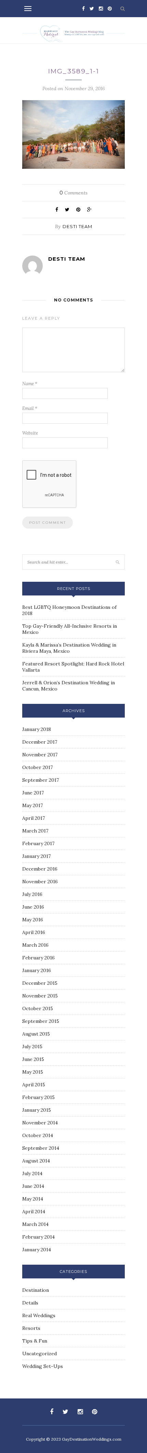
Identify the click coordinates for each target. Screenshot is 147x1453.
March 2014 (35, 1224)
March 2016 (35, 945)
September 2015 (40, 1021)
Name (29, 384)
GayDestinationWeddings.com (91, 1439)
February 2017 (38, 843)
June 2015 (33, 1059)
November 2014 (40, 1123)
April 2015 (33, 1085)
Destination (35, 1290)
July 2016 (32, 894)
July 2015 (32, 1046)
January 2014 (36, 1250)
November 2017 (39, 755)
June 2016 (33, 907)
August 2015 (36, 1034)
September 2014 (40, 1148)
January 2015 (36, 1110)
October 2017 (37, 767)
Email (29, 408)
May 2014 (32, 1199)
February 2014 (38, 1237)
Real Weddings (38, 1315)
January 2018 (36, 729)
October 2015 (37, 1008)
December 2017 (39, 742)
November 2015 (40, 996)
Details (30, 1303)
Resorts (31, 1328)
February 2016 (38, 958)
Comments (73, 193)
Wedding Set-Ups (42, 1366)
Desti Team (77, 226)
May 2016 (32, 920)
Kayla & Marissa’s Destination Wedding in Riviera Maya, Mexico (69, 648)
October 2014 (37, 1135)
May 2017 (32, 805)
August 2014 (36, 1161)
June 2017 (33, 793)
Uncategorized (39, 1353)
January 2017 (36, 856)
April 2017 (33, 818)
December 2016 (39, 869)
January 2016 (36, 970)
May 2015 (32, 1072)
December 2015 (39, 983)
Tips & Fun (34, 1341)
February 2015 (38, 1097)
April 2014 (33, 1211)
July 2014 (32, 1173)
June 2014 (33, 1186)
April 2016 (33, 932)
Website (30, 433)
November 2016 (40, 881)
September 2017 (40, 780)
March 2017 (35, 831)
